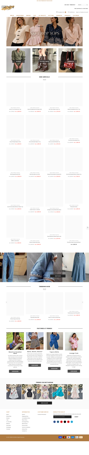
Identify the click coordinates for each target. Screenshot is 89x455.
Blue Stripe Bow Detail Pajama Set (54, 237)
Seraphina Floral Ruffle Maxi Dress (54, 210)
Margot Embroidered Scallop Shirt (54, 175)
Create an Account (84, 12)
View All (44, 80)
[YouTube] (68, 422)
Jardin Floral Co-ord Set (35, 210)
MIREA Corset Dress (15, 241)
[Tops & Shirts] (54, 342)
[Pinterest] (61, 422)
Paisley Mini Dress (73, 207)
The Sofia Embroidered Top (73, 141)
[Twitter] (72, 422)
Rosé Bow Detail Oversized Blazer (74, 243)
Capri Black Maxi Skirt (34, 318)
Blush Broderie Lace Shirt (35, 175)
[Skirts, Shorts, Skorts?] (35, 341)
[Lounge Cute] (74, 342)
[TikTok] (65, 422)
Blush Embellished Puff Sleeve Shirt (35, 110)
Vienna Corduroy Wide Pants (54, 318)
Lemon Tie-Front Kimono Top (15, 110)
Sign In (77, 12)
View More (40, 26)
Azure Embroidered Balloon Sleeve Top (15, 207)
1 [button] (43, 45)
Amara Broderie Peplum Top (34, 142)
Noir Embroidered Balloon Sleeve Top (73, 175)
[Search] (83, 5)
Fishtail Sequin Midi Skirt (15, 319)
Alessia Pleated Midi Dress (34, 243)
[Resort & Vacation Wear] (15, 342)
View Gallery (44, 404)
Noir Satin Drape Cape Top (54, 110)
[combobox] (82, 5)
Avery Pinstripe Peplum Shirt (15, 142)
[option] (44, 31)
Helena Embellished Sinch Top (74, 110)
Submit (76, 417)
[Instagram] (58, 422)
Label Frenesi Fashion (15, 108)
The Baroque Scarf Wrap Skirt (74, 313)
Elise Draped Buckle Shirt (15, 175)
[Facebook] (54, 422)
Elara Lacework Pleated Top (54, 142)
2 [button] (45, 45)
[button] (15, 32)
